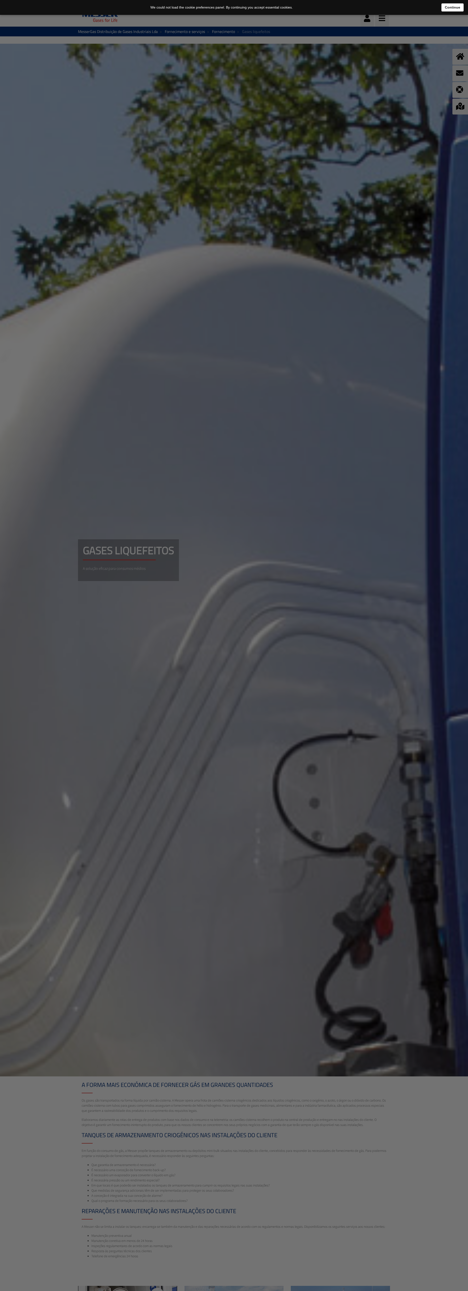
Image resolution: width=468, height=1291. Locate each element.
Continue (452, 7)
